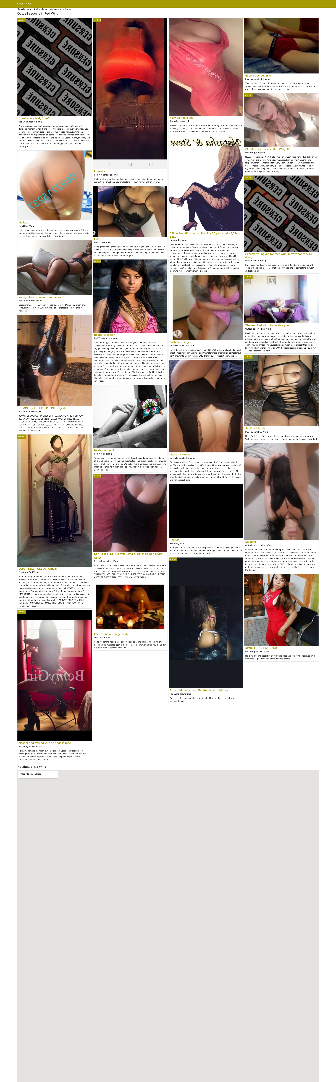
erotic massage (180, 342)
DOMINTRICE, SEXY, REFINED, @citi (42, 408)
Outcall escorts (24, 9)
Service (174, 540)
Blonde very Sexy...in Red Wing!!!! (267, 149)
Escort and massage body (111, 634)
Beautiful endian (104, 334)
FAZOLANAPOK (24, 3)
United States (40, 9)
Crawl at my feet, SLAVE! (35, 118)
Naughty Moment (181, 454)
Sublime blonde (255, 428)
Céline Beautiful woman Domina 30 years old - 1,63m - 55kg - (205, 235)
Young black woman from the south (42, 297)
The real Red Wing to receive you (267, 325)
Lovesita (99, 171)
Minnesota (54, 9)
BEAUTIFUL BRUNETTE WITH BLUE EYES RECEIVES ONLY (128, 556)
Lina (96, 239)
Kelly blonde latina (181, 117)
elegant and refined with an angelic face (45, 743)
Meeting (250, 541)
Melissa (23, 222)
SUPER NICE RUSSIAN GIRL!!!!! (38, 568)
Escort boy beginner (258, 75)
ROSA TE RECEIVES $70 (261, 648)
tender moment (104, 450)
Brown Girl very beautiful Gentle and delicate (199, 690)
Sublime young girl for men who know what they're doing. (278, 255)
